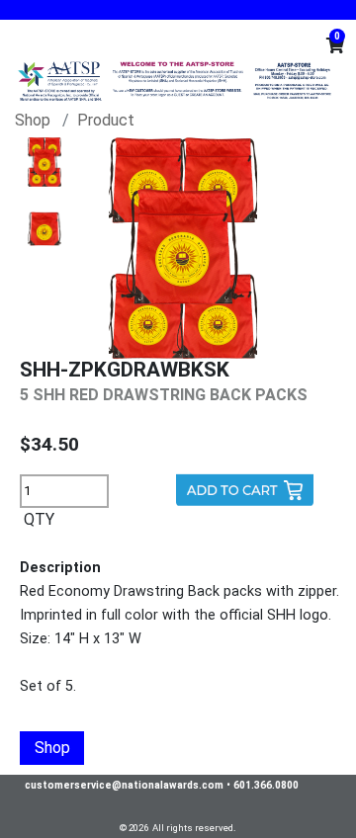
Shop (32, 120)
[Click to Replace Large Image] (44, 162)
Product (105, 120)
